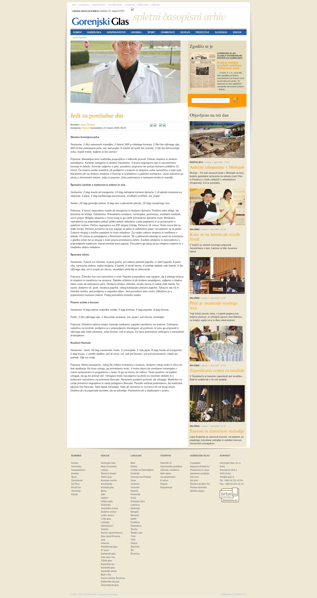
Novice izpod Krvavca (112, 533)
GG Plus (185, 32)
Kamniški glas (108, 567)
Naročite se (166, 463)
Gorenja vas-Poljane (141, 477)
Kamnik (134, 491)
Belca (104, 491)
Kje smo (194, 480)
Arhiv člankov (79, 37)
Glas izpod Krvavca (110, 536)
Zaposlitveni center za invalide (217, 370)
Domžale (135, 473)
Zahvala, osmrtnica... (170, 470)
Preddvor (135, 522)
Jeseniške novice (109, 508)
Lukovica (135, 505)
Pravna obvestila (198, 487)
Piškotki (155, 5)
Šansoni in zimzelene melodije (217, 431)
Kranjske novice (109, 480)
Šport (151, 32)
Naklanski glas (108, 553)
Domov (77, 32)
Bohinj (134, 466)
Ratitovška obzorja (110, 581)
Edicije (237, 32)
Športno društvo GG (200, 484)
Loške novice (107, 515)
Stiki (103, 494)
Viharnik (105, 543)
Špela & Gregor (108, 473)
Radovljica (136, 526)
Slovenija (221, 32)
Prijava (163, 484)
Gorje (133, 480)
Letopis (104, 470)
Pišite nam (143, 5)
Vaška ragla (107, 501)
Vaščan (104, 498)
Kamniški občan (109, 571)
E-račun (164, 480)
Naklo (133, 519)
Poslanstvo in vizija (199, 470)
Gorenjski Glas (108, 463)
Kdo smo (194, 477)
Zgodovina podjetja (199, 473)
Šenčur (134, 529)
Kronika (136, 32)
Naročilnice (98, 5)
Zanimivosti (168, 32)
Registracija (166, 487)
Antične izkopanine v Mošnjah (217, 167)
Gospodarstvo (116, 32)
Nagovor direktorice (200, 466)
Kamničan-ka (107, 564)
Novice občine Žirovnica (113, 578)
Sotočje (104, 529)
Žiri (132, 550)
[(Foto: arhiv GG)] (125, 100)
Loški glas (106, 519)
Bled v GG (106, 574)
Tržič (133, 539)
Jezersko (135, 487)
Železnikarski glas (110, 585)
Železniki (135, 546)
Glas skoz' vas (108, 557)
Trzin (133, 536)
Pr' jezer (105, 550)
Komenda (135, 494)
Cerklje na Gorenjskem (142, 470)
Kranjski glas (107, 487)
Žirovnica (135, 553)
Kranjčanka (106, 484)
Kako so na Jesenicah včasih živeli (215, 236)
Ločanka (105, 522)
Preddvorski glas (109, 546)
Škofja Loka (136, 533)
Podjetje (129, 5)
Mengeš (135, 512)
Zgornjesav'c (107, 526)
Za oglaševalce (168, 477)
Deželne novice (108, 512)
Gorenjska (94, 32)
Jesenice (135, 484)
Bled (133, 463)
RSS (74, 5)
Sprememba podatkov (171, 466)
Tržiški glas (106, 560)
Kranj (133, 498)
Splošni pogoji (197, 491)
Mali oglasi (165, 473)
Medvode (135, 508)
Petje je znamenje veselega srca (214, 305)
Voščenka (106, 505)
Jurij (103, 539)
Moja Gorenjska (109, 466)
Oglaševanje (115, 5)
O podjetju (195, 463)
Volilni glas (106, 477)
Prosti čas (202, 32)
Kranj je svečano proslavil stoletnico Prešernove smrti (229, 65)
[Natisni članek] (164, 125)
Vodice (134, 543)
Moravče (135, 515)
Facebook (84, 5)
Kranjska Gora (138, 501)
